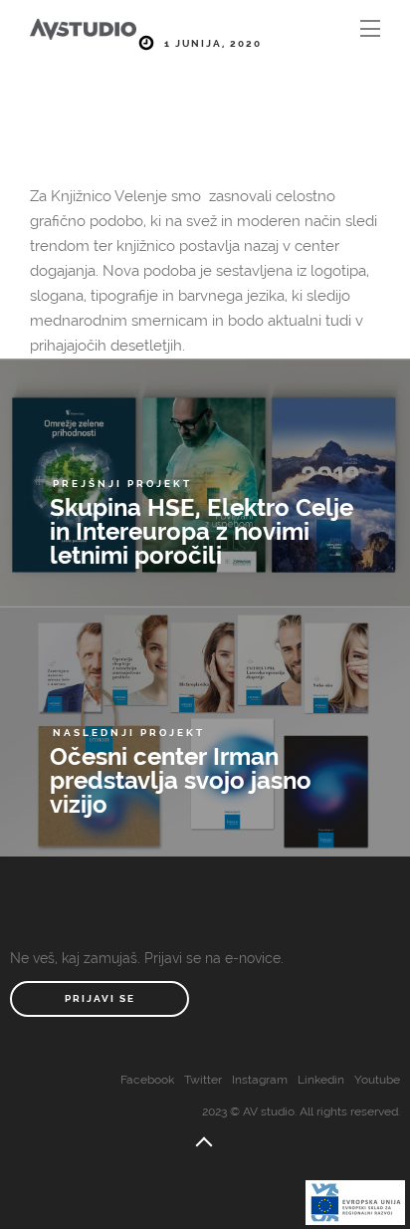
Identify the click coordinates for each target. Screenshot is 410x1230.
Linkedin (321, 1080)
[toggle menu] (370, 30)
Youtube (377, 1080)
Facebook (147, 1080)
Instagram (260, 1080)
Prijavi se (100, 998)
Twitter (203, 1080)
